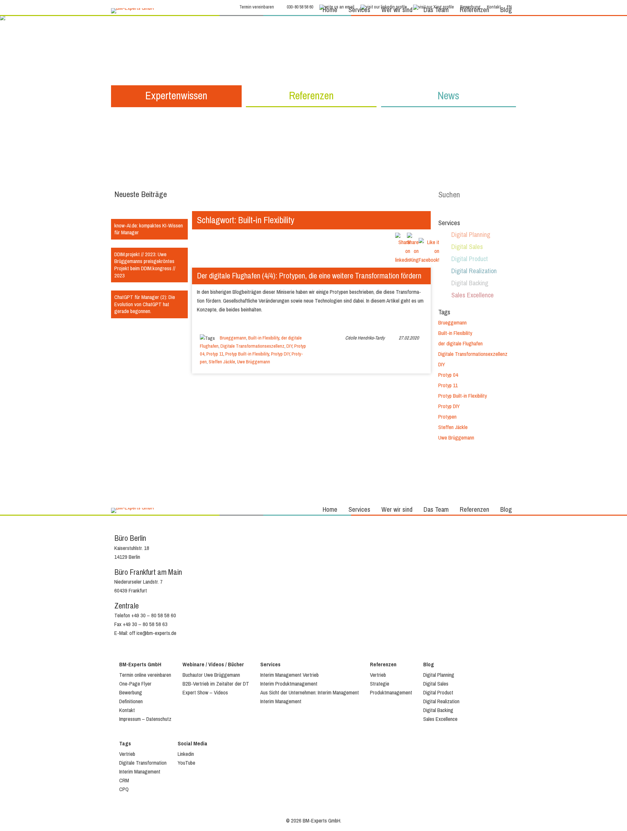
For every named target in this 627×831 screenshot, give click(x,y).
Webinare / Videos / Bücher (213, 664)
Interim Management (280, 701)
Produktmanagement (391, 693)
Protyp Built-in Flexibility (247, 353)
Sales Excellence (472, 295)
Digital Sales (467, 247)
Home (330, 10)
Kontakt (127, 710)
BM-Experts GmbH (140, 664)
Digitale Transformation (143, 763)
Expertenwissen (176, 96)
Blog (506, 10)
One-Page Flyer (135, 684)
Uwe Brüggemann (253, 361)
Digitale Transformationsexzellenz (252, 346)
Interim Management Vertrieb (289, 675)
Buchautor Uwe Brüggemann (211, 675)
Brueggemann (233, 337)
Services (359, 10)
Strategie (379, 684)
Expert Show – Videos (205, 693)
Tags (125, 744)
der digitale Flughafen (460, 343)
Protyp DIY (280, 353)
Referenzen (474, 10)
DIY (289, 346)
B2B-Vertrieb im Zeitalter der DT (216, 684)
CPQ (124, 789)
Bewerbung (130, 693)
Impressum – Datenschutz (145, 719)
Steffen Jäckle (222, 361)
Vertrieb (378, 675)
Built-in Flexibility (263, 337)
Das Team (436, 10)
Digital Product (469, 259)
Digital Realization (474, 271)
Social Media (192, 744)
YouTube (186, 763)
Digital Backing (469, 283)
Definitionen (131, 701)
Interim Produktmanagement (288, 684)
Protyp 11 (214, 353)
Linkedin (186, 754)
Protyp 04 (448, 375)
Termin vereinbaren (256, 7)
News (448, 96)
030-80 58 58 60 (300, 7)
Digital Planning (470, 235)
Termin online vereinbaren (145, 675)
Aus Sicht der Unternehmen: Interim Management (309, 693)
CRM (124, 780)
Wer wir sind (396, 10)
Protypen (447, 416)
